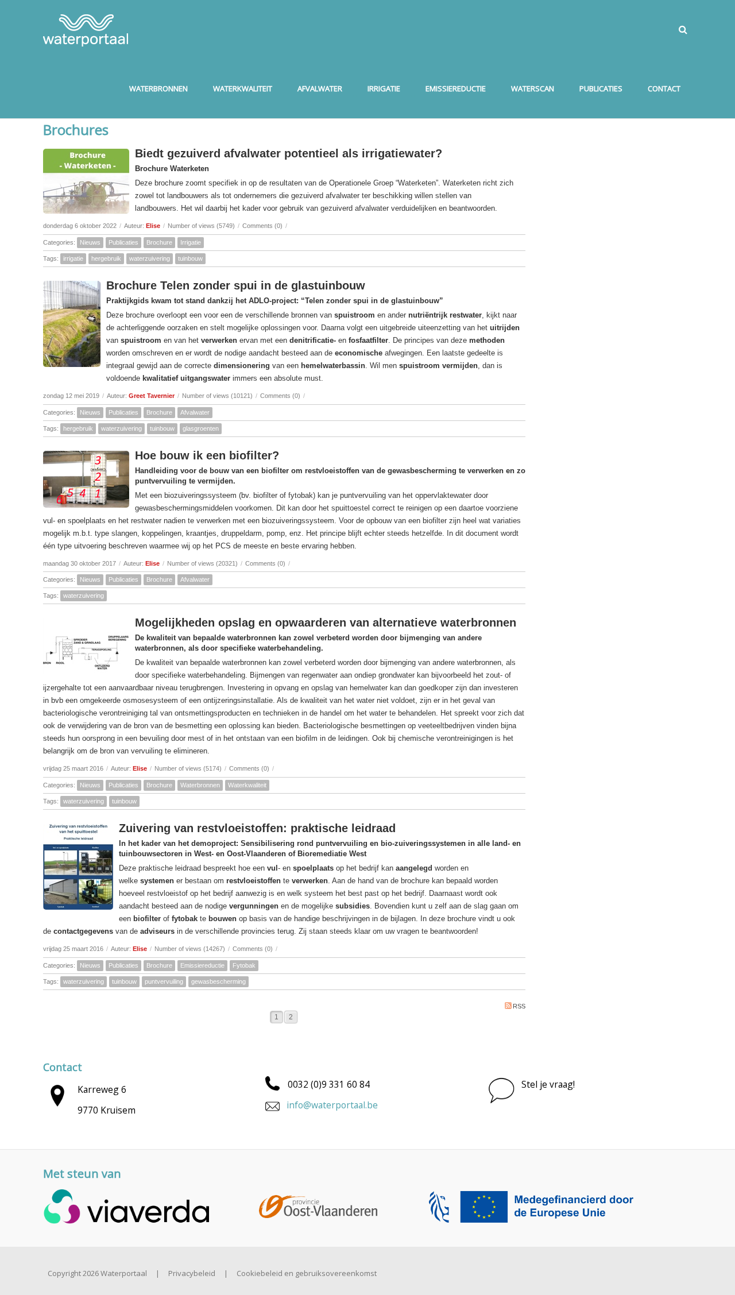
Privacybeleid (191, 1273)
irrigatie (73, 258)
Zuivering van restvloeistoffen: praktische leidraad (257, 828)
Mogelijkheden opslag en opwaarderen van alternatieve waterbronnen (325, 622)
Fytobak (244, 965)
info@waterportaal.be (332, 1105)
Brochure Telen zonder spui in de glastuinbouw (235, 285)
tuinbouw (190, 258)
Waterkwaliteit (247, 785)
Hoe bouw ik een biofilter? (207, 455)
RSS (519, 1006)
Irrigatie (190, 242)
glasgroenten (201, 428)
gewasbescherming (218, 981)
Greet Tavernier (152, 395)
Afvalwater (195, 412)
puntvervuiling (164, 981)
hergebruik (106, 258)
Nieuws (90, 242)
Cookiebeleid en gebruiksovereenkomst (307, 1273)
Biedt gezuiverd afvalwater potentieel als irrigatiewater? (288, 153)
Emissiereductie (202, 965)
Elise (153, 225)
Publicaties (123, 242)
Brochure (159, 242)
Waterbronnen (200, 785)
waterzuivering (149, 258)
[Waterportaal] (86, 29)
